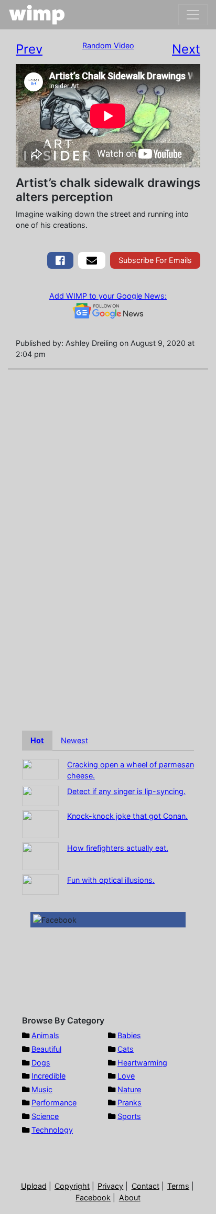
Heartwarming (142, 1062)
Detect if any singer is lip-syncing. (126, 791)
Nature (129, 1089)
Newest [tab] (74, 740)
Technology (52, 1129)
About (130, 1197)
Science (45, 1116)
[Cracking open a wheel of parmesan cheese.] (40, 768)
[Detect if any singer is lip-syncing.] (40, 794)
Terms (178, 1185)
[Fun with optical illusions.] (40, 883)
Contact (145, 1185)
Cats (125, 1048)
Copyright (72, 1185)
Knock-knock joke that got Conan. (127, 815)
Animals (45, 1035)
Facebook (93, 1197)
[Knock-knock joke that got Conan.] (40, 823)
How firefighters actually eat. (117, 847)
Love (126, 1075)
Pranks (129, 1102)
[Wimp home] (37, 14)
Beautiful (46, 1048)
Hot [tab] (37, 740)
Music (41, 1089)
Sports (129, 1116)
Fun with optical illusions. (111, 879)
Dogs (40, 1062)
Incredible (48, 1075)
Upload (34, 1185)
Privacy (110, 1185)
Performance (54, 1102)
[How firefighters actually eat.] (40, 855)
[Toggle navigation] (193, 14)
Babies (129, 1035)
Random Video (108, 45)
